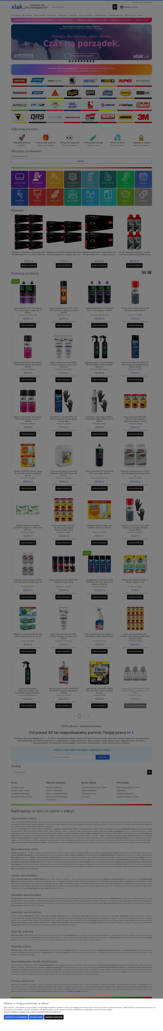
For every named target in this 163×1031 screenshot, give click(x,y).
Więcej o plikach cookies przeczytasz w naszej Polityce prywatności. (32, 1012)
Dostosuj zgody (36, 1017)
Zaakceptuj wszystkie (53, 1017)
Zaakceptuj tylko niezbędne (16, 1017)
